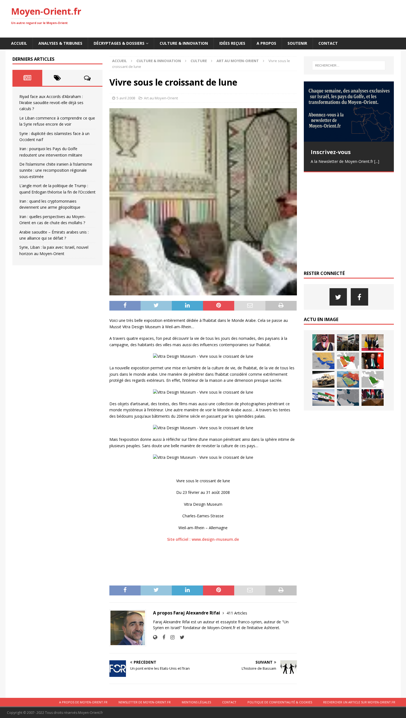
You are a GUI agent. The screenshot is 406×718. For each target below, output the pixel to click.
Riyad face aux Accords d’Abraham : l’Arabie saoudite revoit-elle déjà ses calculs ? (51, 103)
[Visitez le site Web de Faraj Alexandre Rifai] (155, 637)
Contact (328, 43)
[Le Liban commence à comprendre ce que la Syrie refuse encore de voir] (348, 342)
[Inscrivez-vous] (349, 111)
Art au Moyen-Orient (161, 98)
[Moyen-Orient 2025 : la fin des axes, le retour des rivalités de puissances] (348, 397)
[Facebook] (359, 297)
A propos (266, 43)
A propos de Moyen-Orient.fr (83, 702)
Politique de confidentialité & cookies (279, 702)
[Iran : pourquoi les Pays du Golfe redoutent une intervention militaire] (323, 361)
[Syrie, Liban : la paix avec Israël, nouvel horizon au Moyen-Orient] (323, 397)
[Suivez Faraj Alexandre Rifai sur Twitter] (180, 637)
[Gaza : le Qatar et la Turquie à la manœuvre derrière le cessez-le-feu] (373, 397)
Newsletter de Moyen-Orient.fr (144, 702)
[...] (376, 161)
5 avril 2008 (126, 98)
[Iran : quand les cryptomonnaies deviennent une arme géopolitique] (323, 379)
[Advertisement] (294, 18)
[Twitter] (338, 297)
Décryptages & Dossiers (119, 43)
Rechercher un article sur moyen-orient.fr (359, 702)
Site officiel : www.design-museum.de (203, 539)
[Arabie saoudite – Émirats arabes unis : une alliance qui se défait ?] (373, 379)
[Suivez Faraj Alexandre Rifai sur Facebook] (161, 637)
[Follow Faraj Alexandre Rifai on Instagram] (170, 637)
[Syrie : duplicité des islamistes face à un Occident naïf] (373, 342)
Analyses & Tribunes (60, 43)
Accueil (19, 43)
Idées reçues (232, 43)
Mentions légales (196, 702)
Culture (199, 60)
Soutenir (297, 43)
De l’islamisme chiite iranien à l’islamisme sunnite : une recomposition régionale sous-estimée (55, 170)
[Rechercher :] (348, 65)
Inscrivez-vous (331, 152)
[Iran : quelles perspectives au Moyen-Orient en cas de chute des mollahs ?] (348, 379)
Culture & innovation (184, 43)
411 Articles (236, 613)
